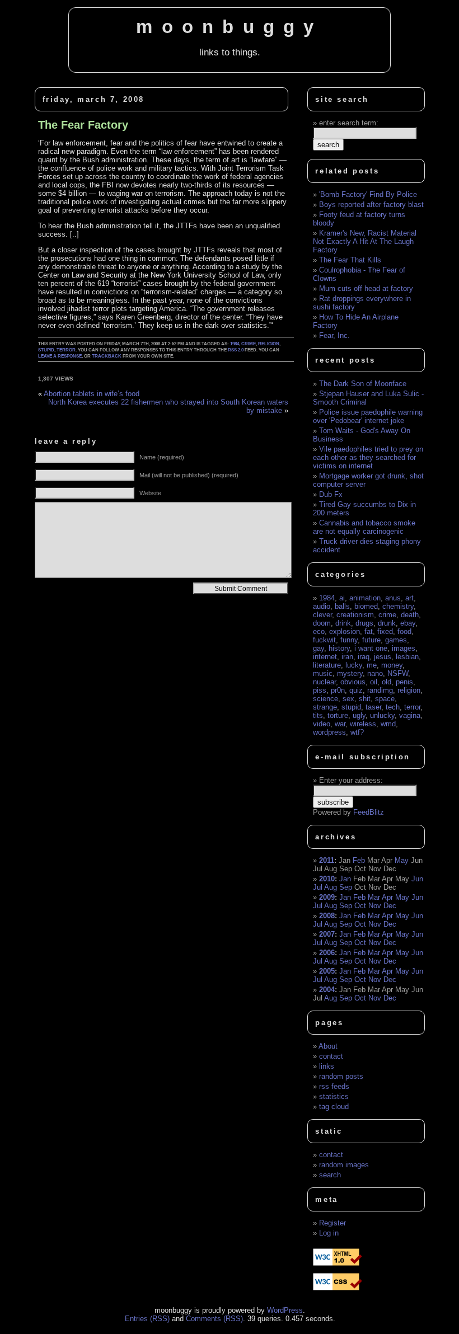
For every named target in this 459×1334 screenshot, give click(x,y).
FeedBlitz (368, 812)
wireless (363, 724)
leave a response (60, 356)
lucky (353, 665)
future (371, 640)
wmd (388, 724)
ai (342, 598)
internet (325, 656)
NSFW (397, 673)
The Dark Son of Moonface (362, 383)
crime (248, 343)
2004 (327, 989)
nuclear (324, 682)
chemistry (398, 606)
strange (325, 707)
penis (404, 682)
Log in (329, 1233)
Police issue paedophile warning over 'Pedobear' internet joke (368, 416)
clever (322, 614)
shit (365, 698)
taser (373, 707)
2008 (327, 916)
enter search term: (348, 123)
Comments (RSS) (214, 1318)
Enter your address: (351, 780)
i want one (370, 648)
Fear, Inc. (334, 335)
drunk (387, 623)
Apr (387, 897)
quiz (356, 690)
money (391, 665)
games (396, 640)
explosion (344, 631)
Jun (417, 879)
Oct (360, 905)
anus (393, 598)
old (386, 682)
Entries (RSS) (147, 1318)
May (402, 860)
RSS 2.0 (235, 350)
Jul (317, 887)
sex (348, 698)
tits (318, 715)
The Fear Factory (83, 125)
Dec (389, 905)
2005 (327, 971)
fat (368, 631)
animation (365, 598)
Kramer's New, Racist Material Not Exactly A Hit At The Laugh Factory (364, 241)
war (340, 724)
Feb (359, 860)
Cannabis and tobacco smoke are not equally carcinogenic (364, 527)
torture (337, 715)
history (339, 648)
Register (332, 1223)
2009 (327, 897)
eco (319, 631)
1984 (234, 343)
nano (375, 673)
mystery (350, 673)
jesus (382, 656)
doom (322, 623)
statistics (334, 1096)
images (403, 648)
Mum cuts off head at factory (366, 288)
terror (66, 350)
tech (393, 707)
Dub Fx (331, 494)
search (330, 1175)
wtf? (357, 732)
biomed (366, 606)
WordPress (285, 1310)
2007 (327, 934)
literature (327, 665)
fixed (385, 631)
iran (347, 656)
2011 (326, 860)
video (321, 724)
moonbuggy (229, 27)
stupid (46, 350)
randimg (380, 690)
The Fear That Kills (350, 260)
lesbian (407, 656)
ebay (407, 623)
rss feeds (334, 1086)
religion (268, 343)
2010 (327, 879)
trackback (106, 356)
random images (344, 1165)
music (322, 673)
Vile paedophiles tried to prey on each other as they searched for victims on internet (368, 457)
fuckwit (324, 640)
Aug (330, 887)
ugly (359, 715)
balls (342, 606)
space (385, 698)
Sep (345, 887)
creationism (355, 614)
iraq (363, 656)
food (404, 631)
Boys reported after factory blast (371, 204)
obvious (353, 682)
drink (343, 623)
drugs (364, 623)
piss (319, 690)
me (372, 665)
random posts (341, 1076)
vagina (409, 715)
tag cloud (334, 1106)
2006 (327, 952)
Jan (345, 879)
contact (331, 1056)
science (325, 698)
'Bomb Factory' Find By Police (368, 194)
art (409, 598)
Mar (374, 897)
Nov (374, 905)
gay (318, 648)
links (326, 1066)
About (328, 1046)
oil (373, 682)
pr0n (338, 690)
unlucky (382, 715)
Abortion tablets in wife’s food (91, 393)
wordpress (329, 732)
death (410, 614)
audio (321, 606)
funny (349, 640)
